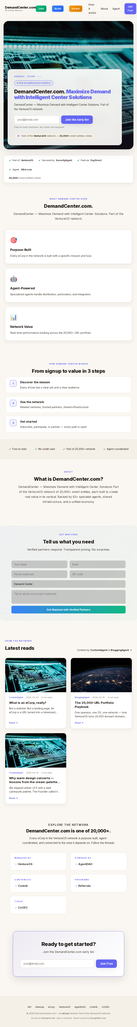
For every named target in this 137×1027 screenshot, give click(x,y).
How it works (92, 8)
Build (58, 8)
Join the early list (77, 119)
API (29, 1007)
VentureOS (27, 160)
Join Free (130, 8)
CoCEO (22, 907)
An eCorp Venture (13, 10)
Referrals (84, 885)
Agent (116, 8)
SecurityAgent (64, 160)
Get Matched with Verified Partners (68, 609)
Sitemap (39, 1007)
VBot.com (26, 169)
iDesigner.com (48, 1018)
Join (41, 8)
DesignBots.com (98, 1018)
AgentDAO (85, 864)
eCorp (51, 1007)
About (104, 8)
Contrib (23, 885)
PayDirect (96, 160)
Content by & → (104, 650)
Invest (76, 8)
